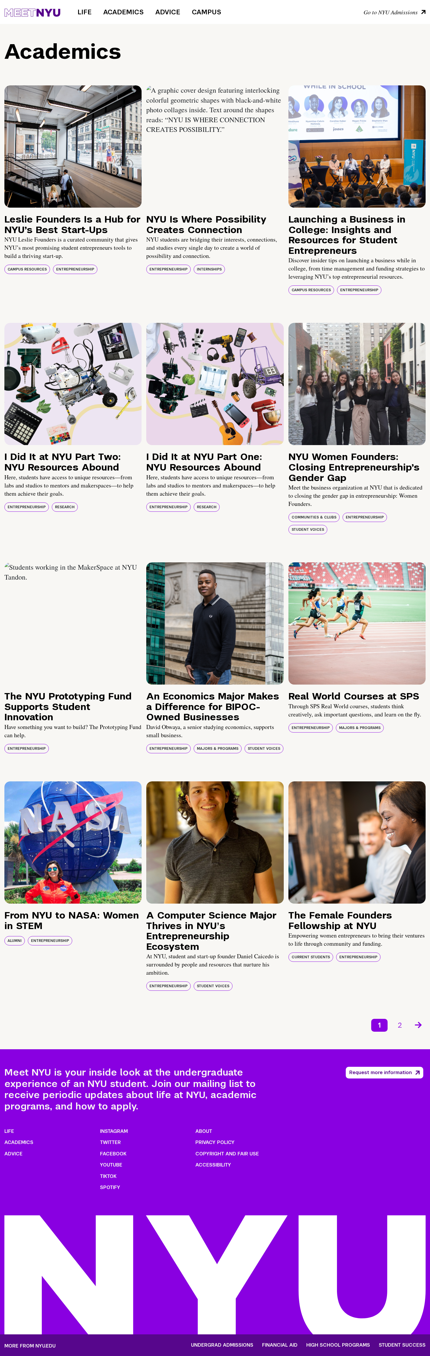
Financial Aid (279, 1345)
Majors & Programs (217, 748)
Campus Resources (27, 269)
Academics (123, 11)
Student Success (402, 1345)
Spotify (110, 1187)
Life (85, 11)
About (203, 1131)
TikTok (108, 1176)
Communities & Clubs (314, 517)
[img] (73, 146)
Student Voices (308, 529)
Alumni (15, 940)
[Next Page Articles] (419, 1024)
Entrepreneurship (75, 269)
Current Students (311, 957)
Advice (167, 11)
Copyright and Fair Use (227, 1154)
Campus (206, 11)
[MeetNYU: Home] (32, 11)
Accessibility (213, 1165)
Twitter (110, 1142)
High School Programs (338, 1345)
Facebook (113, 1154)
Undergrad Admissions (222, 1345)
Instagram (114, 1131)
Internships (209, 269)
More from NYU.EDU (30, 1346)
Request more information (380, 1072)
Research (65, 507)
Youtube (111, 1165)
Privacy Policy (215, 1142)
